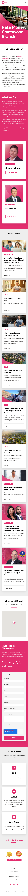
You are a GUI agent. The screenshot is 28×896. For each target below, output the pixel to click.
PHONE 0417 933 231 (11, 216)
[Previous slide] (3, 854)
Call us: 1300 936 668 (14, 859)
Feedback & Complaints (14, 876)
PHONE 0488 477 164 (11, 172)
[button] (22, 3)
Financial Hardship (14, 873)
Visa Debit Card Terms (14, 871)
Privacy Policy (14, 879)
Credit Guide (14, 868)
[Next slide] (25, 854)
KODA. (23, 891)
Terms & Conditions (14, 866)
